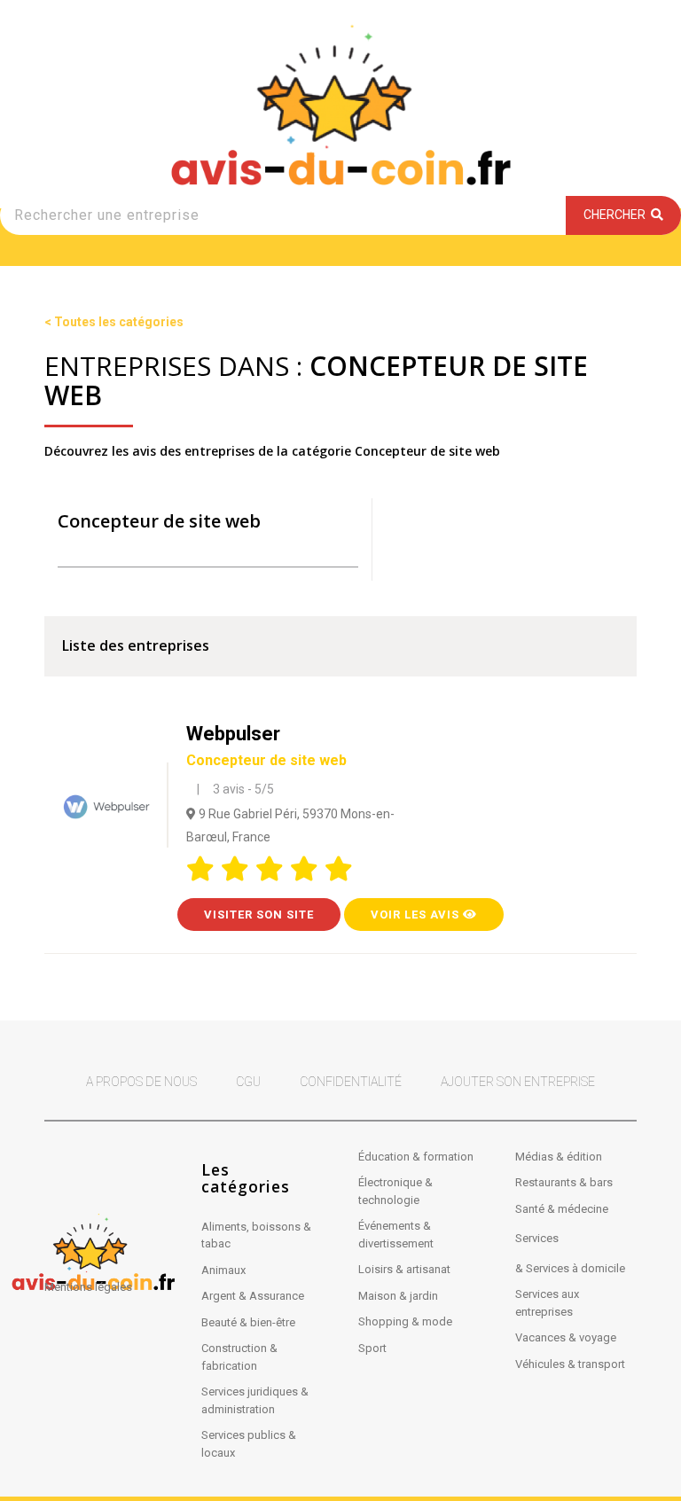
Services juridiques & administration (255, 1400)
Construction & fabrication (239, 1356)
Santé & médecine (561, 1209)
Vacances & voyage (565, 1337)
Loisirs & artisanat (404, 1269)
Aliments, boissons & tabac (256, 1235)
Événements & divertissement (396, 1234)
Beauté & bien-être (248, 1322)
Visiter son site (259, 914)
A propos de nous (141, 1082)
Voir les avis (417, 914)
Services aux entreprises (547, 1302)
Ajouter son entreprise (518, 1082)
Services (537, 1238)
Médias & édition (558, 1156)
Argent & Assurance (252, 1295)
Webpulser (266, 746)
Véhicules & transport (570, 1364)
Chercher (617, 214)
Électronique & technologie (395, 1191)
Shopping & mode (405, 1321)
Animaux (223, 1270)
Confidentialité (351, 1082)
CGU (248, 1082)
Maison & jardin (398, 1295)
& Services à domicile (570, 1268)
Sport (372, 1348)
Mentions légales (88, 1287)
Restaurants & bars (564, 1182)
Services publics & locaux (248, 1443)
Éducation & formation (416, 1156)
